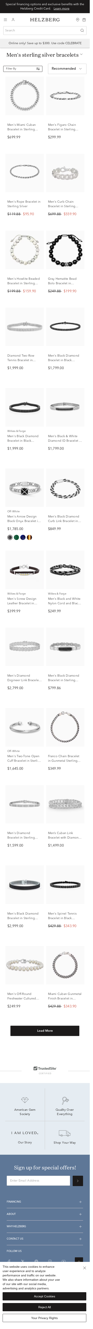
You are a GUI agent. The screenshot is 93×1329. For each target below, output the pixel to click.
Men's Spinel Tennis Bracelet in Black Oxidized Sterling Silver (65, 918)
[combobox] (45, 30)
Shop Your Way (65, 1143)
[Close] (84, 1268)
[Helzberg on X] (22, 1261)
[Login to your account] (13, 20)
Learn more (61, 8)
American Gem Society (25, 1112)
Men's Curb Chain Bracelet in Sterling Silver (61, 206)
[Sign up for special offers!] (78, 1181)
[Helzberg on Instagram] (50, 1261)
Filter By (11, 69)
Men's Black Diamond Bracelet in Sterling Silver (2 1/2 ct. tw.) (63, 680)
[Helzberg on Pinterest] (36, 1261)
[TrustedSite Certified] (45, 1070)
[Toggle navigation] (5, 20)
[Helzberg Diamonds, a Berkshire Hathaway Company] (45, 19)
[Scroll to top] (79, 1261)
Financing (14, 1202)
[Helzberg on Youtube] (63, 1261)
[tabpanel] (45, 563)
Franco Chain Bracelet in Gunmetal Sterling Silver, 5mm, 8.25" (63, 761)
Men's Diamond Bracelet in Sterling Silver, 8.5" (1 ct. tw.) (22, 838)
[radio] (10, 537)
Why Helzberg (16, 1226)
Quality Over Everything (65, 1112)
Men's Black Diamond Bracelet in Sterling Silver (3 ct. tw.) (23, 918)
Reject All (44, 1307)
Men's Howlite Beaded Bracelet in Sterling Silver (23, 283)
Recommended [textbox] (64, 69)
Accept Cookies (44, 1296)
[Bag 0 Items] (84, 19)
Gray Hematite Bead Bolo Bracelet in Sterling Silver (62, 283)
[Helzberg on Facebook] (9, 1261)
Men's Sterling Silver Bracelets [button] (42, 55)
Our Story (25, 1142)
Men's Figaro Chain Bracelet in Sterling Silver (62, 129)
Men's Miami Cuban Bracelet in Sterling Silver (21, 129)
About (11, 1214)
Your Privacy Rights (44, 1318)
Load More (45, 1030)
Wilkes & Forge (16, 431)
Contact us (15, 1239)
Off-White (13, 511)
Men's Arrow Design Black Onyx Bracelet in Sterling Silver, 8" (23, 521)
